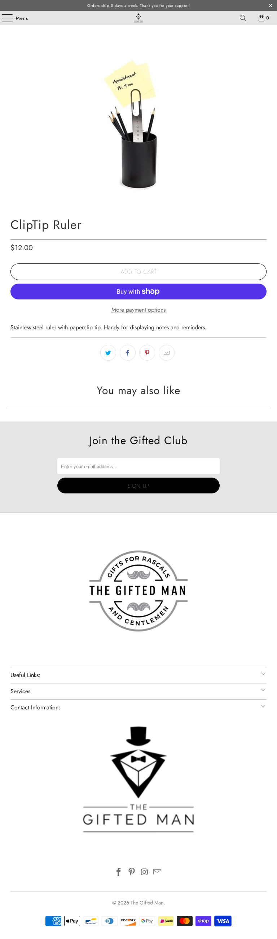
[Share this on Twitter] (108, 353)
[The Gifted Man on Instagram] (144, 872)
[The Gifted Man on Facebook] (119, 872)
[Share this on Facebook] (128, 353)
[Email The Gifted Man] (157, 872)
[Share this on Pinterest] (147, 353)
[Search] (243, 18)
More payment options (138, 310)
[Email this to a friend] (167, 353)
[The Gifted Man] (138, 18)
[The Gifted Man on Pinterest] (131, 872)
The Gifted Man (147, 902)
